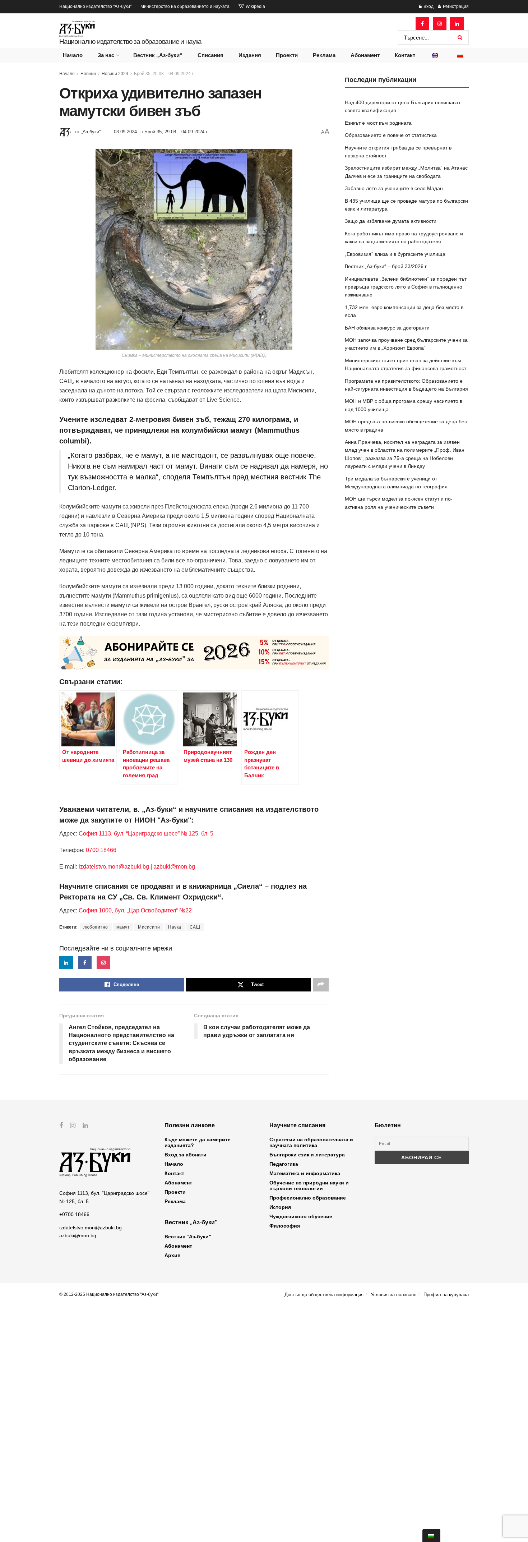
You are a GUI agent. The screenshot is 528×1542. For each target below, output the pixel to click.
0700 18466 (101, 850)
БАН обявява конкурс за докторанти (387, 328)
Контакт (405, 55)
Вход (428, 6)
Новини (88, 73)
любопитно (95, 927)
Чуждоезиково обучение (300, 1216)
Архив (173, 1255)
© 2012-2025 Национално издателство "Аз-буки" (108, 1294)
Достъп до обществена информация (323, 1294)
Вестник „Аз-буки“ (157, 55)
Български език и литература (307, 1154)
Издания (249, 55)
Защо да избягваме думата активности (390, 221)
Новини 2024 (115, 73)
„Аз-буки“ (91, 131)
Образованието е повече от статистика (391, 135)
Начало (73, 55)
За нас (106, 55)
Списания (210, 55)
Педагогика (283, 1164)
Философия (284, 1226)
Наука (174, 927)
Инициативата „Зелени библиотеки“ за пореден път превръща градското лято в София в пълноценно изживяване (406, 287)
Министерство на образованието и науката (185, 6)
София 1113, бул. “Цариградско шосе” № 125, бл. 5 (145, 833)
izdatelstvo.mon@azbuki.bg (114, 867)
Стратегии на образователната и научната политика (311, 1142)
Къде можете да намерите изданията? (198, 1142)
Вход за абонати (186, 1154)
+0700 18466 (74, 1214)
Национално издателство (95, 6)
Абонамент (365, 55)
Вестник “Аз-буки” (188, 1236)
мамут (123, 927)
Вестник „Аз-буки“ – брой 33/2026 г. (386, 266)
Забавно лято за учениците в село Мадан (394, 188)
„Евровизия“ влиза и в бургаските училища (395, 254)
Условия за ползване (393, 1294)
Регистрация (455, 6)
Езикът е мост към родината (378, 123)
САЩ (195, 927)
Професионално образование (307, 1198)
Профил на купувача (446, 1294)
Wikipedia (255, 6)
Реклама (324, 55)
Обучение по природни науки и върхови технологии (309, 1185)
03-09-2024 (125, 131)
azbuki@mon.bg (174, 867)
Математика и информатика (304, 1173)
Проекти (287, 55)
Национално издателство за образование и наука (130, 41)
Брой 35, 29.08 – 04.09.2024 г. (164, 73)
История (280, 1207)
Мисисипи (149, 927)
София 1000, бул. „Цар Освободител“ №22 (135, 910)
